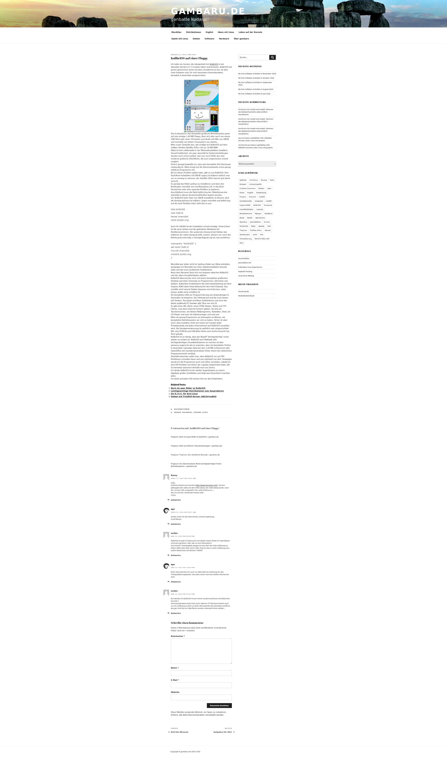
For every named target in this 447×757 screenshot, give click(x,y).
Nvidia (249, 218)
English (209, 32)
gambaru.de (208, 11)
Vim (261, 234)
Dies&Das (176, 32)
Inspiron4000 (245, 205)
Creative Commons (247, 188)
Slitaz (253, 226)
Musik (242, 218)
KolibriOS (214, 64)
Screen (267, 222)
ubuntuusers (245, 234)
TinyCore (243, 230)
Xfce (241, 243)
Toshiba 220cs (201, 412)
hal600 (262, 197)
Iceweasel (259, 201)
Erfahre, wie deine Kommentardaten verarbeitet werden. (197, 715)
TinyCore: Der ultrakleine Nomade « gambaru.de (199, 455)
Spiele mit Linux (179, 39)
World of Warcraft (262, 239)
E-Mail (175, 680)
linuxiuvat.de (243, 291)
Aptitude (243, 180)
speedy (261, 226)
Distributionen (193, 32)
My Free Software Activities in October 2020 (256, 78)
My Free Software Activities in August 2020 (255, 89)
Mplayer (258, 214)
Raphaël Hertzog (245, 271)
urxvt (255, 234)
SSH (269, 226)
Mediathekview (246, 214)
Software (209, 39)
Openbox (243, 222)
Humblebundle (246, 201)
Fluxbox (243, 197)
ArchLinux (254, 180)
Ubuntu (268, 230)
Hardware (224, 39)
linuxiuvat (268, 205)
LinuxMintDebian (246, 209)
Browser (243, 184)
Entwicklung (261, 193)
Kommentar (178, 636)
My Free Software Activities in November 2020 (257, 74)
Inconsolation (243, 258)
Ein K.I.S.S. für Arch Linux (184, 394)
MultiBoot (268, 214)
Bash (272, 180)
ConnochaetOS (255, 184)
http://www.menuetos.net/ (206, 485)
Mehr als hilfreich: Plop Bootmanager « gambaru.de (200, 446)
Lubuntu (259, 209)
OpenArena (260, 218)
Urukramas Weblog (246, 276)
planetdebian (255, 222)
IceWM (268, 201)
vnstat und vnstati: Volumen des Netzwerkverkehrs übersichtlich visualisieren (255, 112)
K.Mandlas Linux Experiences (250, 267)
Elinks (242, 193)
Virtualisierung (246, 239)
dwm (269, 188)
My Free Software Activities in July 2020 (254, 94)
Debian (196, 39)
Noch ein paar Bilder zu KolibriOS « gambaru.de (199, 437)
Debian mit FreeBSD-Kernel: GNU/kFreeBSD (193, 396)
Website (175, 692)
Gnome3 (252, 197)
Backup (264, 180)
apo (194, 54)
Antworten (176, 500)
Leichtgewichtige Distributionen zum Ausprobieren (197, 391)
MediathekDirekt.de (246, 296)
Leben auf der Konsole (250, 32)
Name (175, 668)
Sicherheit (244, 226)
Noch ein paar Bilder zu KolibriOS (188, 388)
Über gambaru (241, 39)
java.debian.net (244, 263)
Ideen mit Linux (226, 32)
